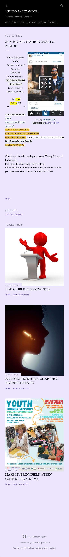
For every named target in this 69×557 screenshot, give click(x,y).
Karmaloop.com (52, 123)
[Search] (62, 5)
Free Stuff (39, 22)
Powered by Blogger (37, 536)
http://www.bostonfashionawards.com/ (15, 122)
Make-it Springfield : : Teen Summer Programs (28, 476)
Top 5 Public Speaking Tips (27, 289)
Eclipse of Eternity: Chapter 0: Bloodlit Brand (31, 381)
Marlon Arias (49, 119)
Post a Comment (14, 214)
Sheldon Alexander (21, 11)
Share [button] (7, 199)
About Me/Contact (17, 22)
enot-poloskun (43, 542)
